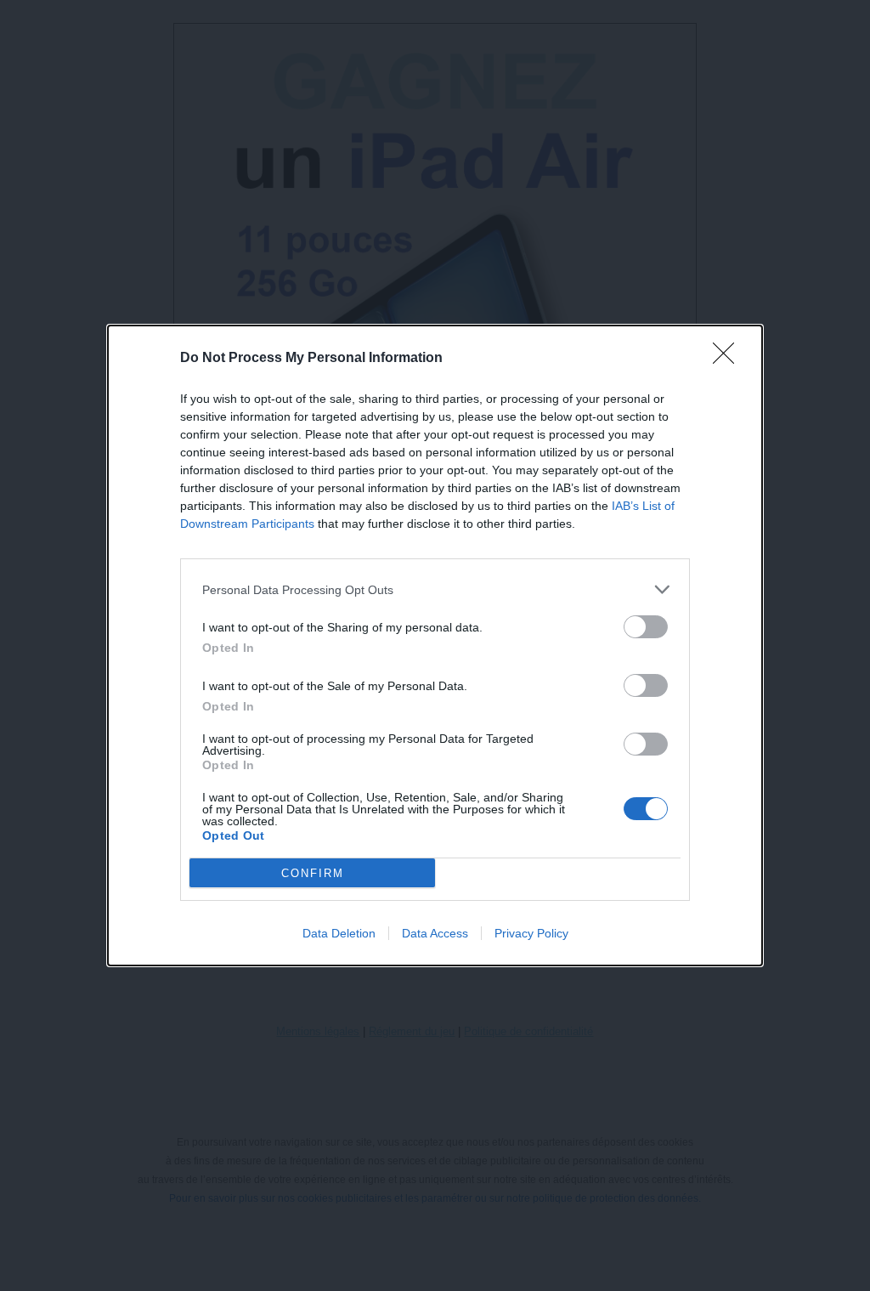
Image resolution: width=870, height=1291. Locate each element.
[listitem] (435, 589)
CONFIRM (312, 873)
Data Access (435, 933)
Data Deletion (339, 933)
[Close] (729, 359)
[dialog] (435, 645)
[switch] (646, 626)
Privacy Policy (531, 933)
